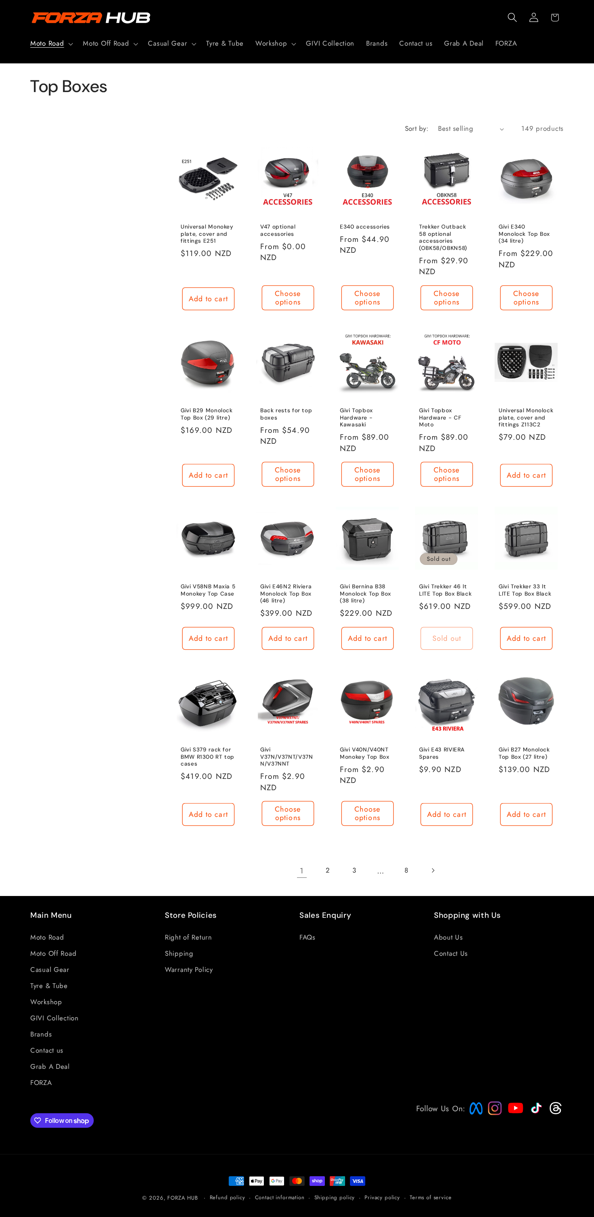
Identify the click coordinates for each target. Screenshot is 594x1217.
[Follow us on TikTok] (535, 1113)
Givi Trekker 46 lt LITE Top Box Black (445, 590)
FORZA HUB (182, 1198)
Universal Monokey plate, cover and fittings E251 (207, 234)
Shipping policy (334, 1197)
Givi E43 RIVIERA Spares (442, 753)
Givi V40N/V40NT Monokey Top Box (364, 753)
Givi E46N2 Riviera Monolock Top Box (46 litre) (286, 593)
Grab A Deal (50, 1066)
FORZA (41, 1082)
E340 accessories (365, 226)
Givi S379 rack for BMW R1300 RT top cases (207, 757)
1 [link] (302, 870)
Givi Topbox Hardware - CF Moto (440, 417)
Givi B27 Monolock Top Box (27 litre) (524, 753)
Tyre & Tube (49, 985)
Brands (41, 1034)
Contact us (46, 1050)
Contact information (280, 1197)
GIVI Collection (54, 1017)
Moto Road (47, 937)
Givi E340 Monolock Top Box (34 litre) (524, 234)
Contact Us (451, 953)
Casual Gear (50, 969)
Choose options (288, 297)
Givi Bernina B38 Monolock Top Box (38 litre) (365, 593)
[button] (51, 44)
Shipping (179, 953)
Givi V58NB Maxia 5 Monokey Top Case (208, 590)
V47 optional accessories (278, 230)
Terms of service (430, 1197)
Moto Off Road (53, 953)
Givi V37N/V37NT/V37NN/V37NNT (286, 757)
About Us (448, 937)
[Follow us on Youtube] (513, 1123)
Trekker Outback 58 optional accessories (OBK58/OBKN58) (443, 237)
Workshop (46, 1001)
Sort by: (417, 128)
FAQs (307, 937)
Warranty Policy (189, 969)
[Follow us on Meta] (474, 1114)
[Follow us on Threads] (555, 1112)
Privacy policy (382, 1197)
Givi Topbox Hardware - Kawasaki (356, 417)
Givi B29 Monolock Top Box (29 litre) (207, 414)
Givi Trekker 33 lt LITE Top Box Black (525, 590)
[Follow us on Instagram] (492, 1112)
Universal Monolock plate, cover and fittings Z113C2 (526, 417)
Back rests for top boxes (286, 414)
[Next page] (433, 870)
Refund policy (227, 1197)
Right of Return (188, 937)
